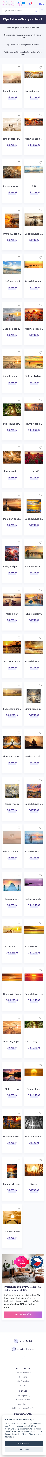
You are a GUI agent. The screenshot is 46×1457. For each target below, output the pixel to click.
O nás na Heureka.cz (23, 1372)
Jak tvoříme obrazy (23, 1381)
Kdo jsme (23, 1377)
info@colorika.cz (26, 1349)
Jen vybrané (24, 1450)
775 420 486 (26, 1340)
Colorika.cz (13, 4)
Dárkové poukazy (23, 1395)
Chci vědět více (23, 1314)
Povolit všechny (24, 1443)
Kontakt (23, 1385)
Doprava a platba (23, 1400)
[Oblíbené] (42, 11)
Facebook (22, 1359)
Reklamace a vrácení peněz (23, 1408)
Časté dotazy (23, 1404)
